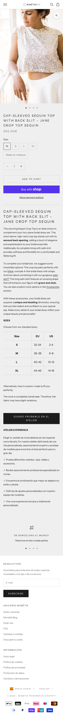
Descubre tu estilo (13, 639)
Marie (10, 271)
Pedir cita (8, 623)
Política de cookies (13, 661)
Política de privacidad (14, 667)
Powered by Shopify (42, 696)
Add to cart (31, 179)
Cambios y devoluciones (16, 678)
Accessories (52, 286)
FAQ (5, 628)
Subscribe (16, 593)
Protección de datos (13, 673)
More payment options (31, 197)
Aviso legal (8, 656)
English (44, 689)
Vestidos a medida (13, 634)
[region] (31, 534)
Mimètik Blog (10, 617)
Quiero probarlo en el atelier (31, 418)
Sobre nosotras (11, 611)
